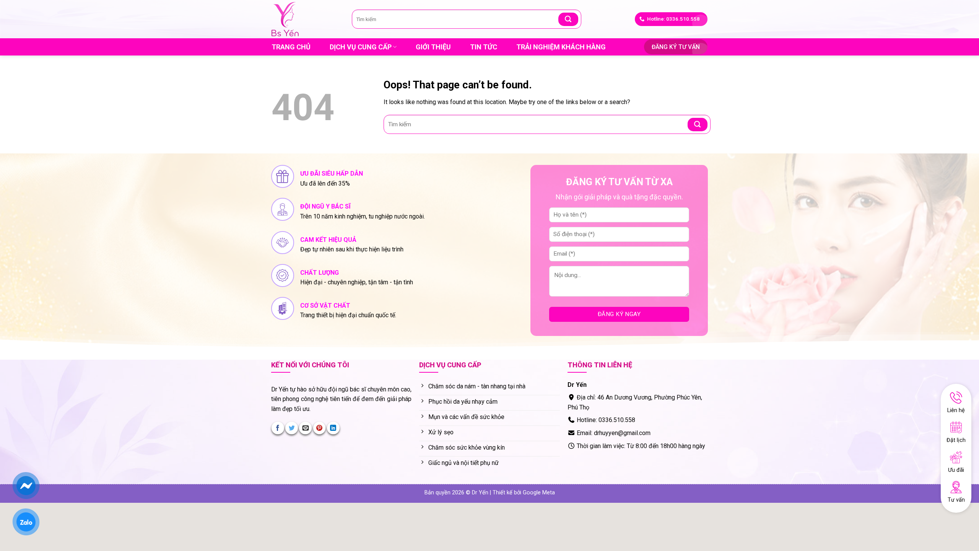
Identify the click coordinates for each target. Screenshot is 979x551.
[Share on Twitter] (291, 428)
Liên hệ (956, 410)
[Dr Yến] (306, 19)
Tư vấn (956, 500)
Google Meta (539, 492)
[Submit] (568, 19)
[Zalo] (26, 522)
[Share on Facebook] (278, 428)
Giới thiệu (433, 47)
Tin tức (483, 47)
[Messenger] (26, 485)
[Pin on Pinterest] (319, 428)
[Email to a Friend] (305, 428)
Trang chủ (291, 47)
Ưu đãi (956, 470)
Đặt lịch (956, 440)
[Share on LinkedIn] (333, 428)
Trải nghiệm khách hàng (561, 47)
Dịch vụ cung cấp (361, 47)
